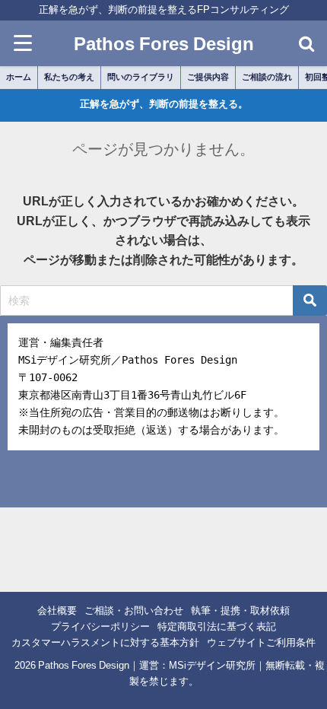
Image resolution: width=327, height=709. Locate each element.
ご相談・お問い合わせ (133, 610)
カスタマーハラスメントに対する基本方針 (105, 642)
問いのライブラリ (140, 76)
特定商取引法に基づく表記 (216, 626)
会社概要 (57, 610)
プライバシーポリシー (100, 626)
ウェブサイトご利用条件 (261, 642)
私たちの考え (69, 76)
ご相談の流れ (267, 76)
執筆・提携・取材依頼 (240, 610)
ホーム (18, 76)
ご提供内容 (208, 76)
